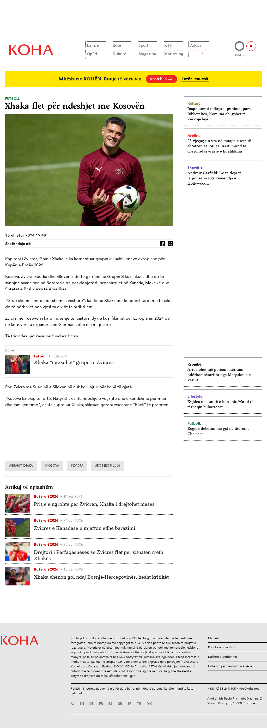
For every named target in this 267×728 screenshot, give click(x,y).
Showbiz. (195, 168)
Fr (101, 704)
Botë (117, 45)
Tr (139, 704)
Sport (143, 45)
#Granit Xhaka (21, 466)
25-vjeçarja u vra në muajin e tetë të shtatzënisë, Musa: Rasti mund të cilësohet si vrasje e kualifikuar (219, 145)
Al (72, 704)
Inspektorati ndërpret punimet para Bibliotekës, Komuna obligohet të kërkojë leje (219, 113)
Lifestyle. (195, 396)
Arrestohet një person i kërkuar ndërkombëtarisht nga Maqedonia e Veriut (219, 374)
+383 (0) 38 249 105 (221, 688)
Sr (129, 704)
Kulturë (119, 53)
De (91, 704)
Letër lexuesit (195, 79)
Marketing (173, 53)
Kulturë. (194, 103)
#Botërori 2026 (107, 466)
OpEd (92, 53)
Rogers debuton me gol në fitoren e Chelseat (218, 431)
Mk (149, 704)
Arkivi (195, 45)
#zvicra (77, 466)
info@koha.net (249, 688)
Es (110, 704)
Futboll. (194, 423)
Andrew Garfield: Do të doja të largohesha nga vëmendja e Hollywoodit (214, 178)
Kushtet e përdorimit (222, 657)
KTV (168, 45)
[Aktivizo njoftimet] (251, 46)
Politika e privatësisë (222, 647)
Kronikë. (194, 364)
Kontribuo (159, 79)
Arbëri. (193, 135)
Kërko (239, 55)
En (82, 704)
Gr (120, 704)
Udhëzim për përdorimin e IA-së (230, 666)
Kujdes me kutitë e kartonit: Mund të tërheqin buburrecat (220, 404)
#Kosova (52, 466)
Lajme (93, 45)
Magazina (147, 53)
